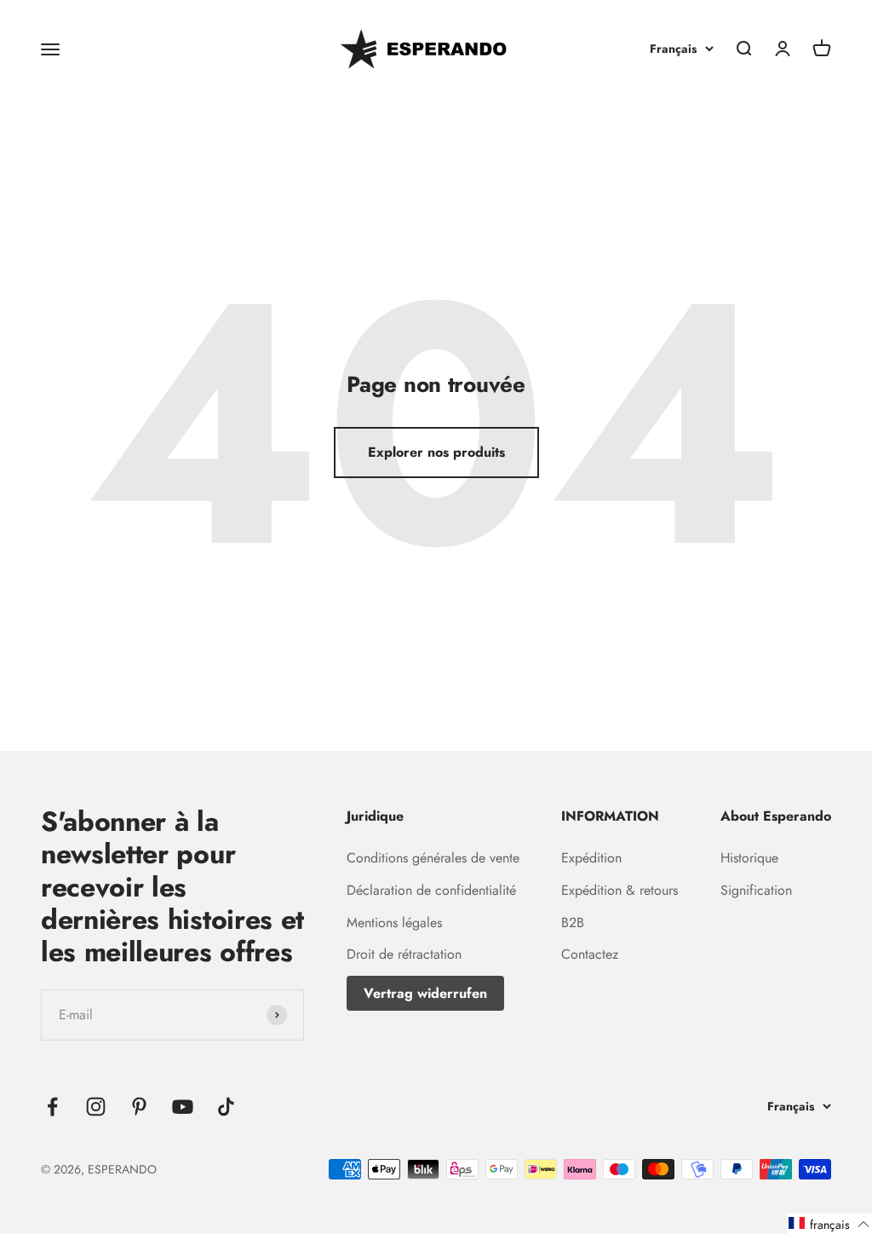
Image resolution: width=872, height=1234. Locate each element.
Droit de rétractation (404, 954)
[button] (829, 1224)
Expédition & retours (619, 890)
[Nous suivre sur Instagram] (95, 1106)
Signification (756, 890)
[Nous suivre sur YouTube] (182, 1106)
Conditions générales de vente (433, 858)
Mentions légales (394, 922)
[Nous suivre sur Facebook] (52, 1106)
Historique (749, 858)
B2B (572, 922)
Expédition (591, 858)
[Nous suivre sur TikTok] (226, 1106)
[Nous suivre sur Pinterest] (139, 1106)
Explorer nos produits (436, 452)
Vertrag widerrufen (425, 993)
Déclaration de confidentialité (431, 890)
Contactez (589, 954)
